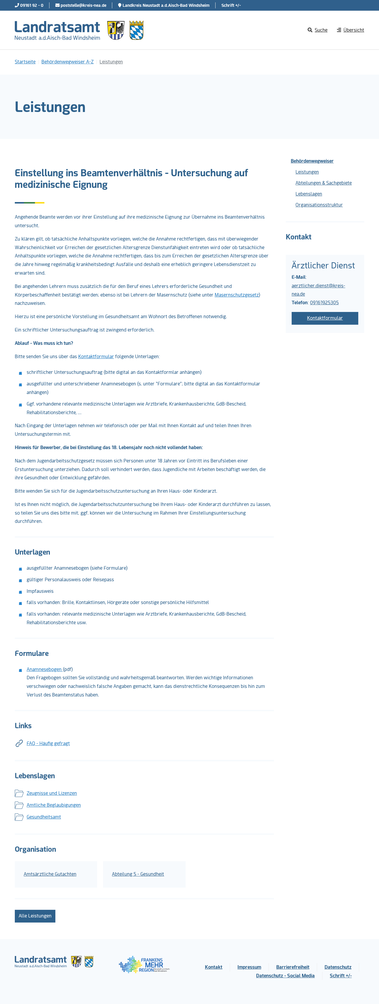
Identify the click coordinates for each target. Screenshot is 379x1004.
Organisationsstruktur (319, 205)
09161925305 (324, 302)
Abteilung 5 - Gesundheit (138, 874)
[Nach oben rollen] (366, 991)
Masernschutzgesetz (237, 295)
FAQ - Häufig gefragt (48, 743)
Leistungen (307, 172)
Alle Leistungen (35, 916)
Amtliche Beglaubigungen (54, 805)
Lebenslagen (309, 194)
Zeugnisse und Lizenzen (52, 793)
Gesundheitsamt (44, 817)
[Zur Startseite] (79, 30)
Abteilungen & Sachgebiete (324, 183)
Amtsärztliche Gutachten (50, 874)
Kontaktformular (96, 356)
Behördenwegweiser (312, 161)
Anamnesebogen (45, 669)
